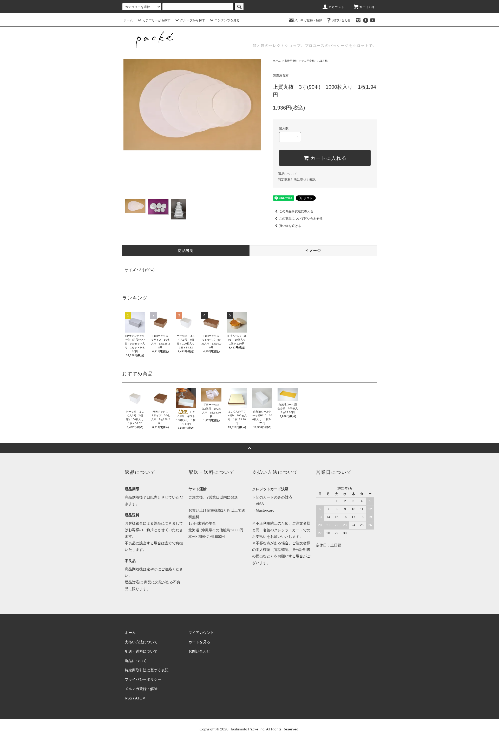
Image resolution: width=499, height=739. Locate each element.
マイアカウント (201, 632)
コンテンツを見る (227, 20)
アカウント (336, 7)
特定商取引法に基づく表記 (297, 179)
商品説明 (186, 251)
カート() (366, 7)
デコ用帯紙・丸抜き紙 (314, 60)
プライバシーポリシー (143, 679)
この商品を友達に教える (296, 211)
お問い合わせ (341, 20)
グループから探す (192, 20)
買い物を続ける (290, 226)
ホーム (128, 20)
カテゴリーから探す (156, 20)
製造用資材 (291, 60)
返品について (287, 174)
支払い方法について (141, 642)
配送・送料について (141, 651)
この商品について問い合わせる (301, 218)
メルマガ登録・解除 (308, 20)
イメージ (313, 251)
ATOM (140, 698)
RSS (128, 698)
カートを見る (199, 642)
